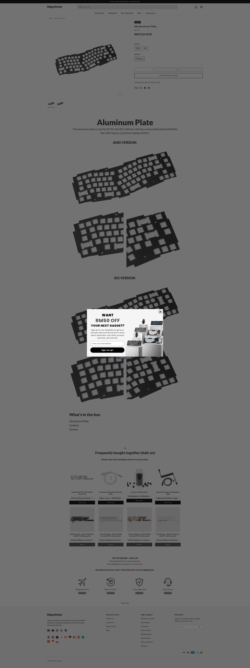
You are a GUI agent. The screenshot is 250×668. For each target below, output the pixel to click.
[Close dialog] (160, 312)
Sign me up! (107, 350)
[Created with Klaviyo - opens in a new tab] (125, 358)
